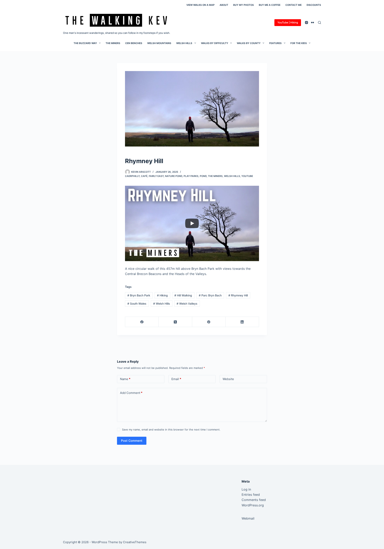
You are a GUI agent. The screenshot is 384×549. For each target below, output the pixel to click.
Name (125, 379)
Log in (246, 489)
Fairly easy (156, 176)
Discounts (314, 4)
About (224, 4)
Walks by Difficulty (214, 43)
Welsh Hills (184, 43)
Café (144, 176)
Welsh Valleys (187, 303)
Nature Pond (173, 176)
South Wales (136, 303)
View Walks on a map (200, 4)
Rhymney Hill (238, 295)
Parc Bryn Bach (210, 295)
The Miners (113, 43)
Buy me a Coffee (269, 4)
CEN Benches (133, 43)
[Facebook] (142, 322)
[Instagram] (306, 22)
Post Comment (131, 441)
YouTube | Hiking (287, 22)
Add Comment (131, 393)
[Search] (319, 22)
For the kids (298, 43)
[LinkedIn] (242, 322)
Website (228, 379)
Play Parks (191, 176)
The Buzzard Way (85, 43)
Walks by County (249, 43)
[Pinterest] (209, 322)
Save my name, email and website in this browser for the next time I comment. (171, 429)
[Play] (192, 223)
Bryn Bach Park (138, 295)
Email (176, 379)
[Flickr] (312, 22)
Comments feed (254, 500)
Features (275, 43)
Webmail (248, 518)
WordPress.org (253, 505)
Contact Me (293, 4)
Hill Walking (183, 295)
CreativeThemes (134, 542)
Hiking (162, 295)
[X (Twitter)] (175, 322)
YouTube (247, 176)
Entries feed (251, 495)
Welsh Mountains (159, 43)
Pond (203, 176)
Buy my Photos (243, 4)
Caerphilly (132, 176)
